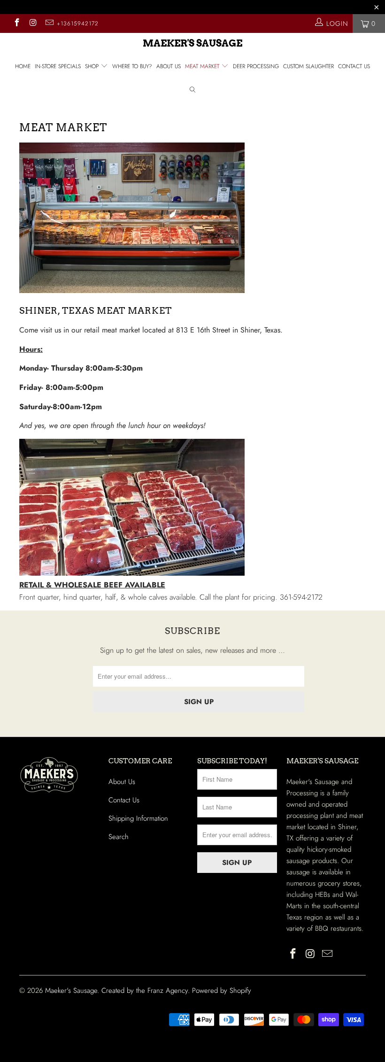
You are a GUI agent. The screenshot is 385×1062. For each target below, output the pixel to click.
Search (118, 837)
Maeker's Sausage (192, 43)
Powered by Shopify (221, 990)
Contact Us (354, 66)
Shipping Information (138, 818)
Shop (92, 66)
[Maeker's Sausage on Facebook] (16, 23)
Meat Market (203, 66)
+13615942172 (78, 23)
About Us (168, 66)
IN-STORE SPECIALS (58, 66)
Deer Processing (256, 66)
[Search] (192, 91)
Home (23, 66)
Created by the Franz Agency (144, 990)
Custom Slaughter (308, 66)
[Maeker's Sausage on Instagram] (33, 23)
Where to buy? (132, 66)
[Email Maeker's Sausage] (49, 23)
